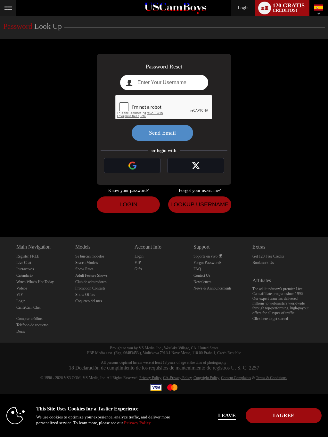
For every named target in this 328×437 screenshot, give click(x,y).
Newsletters (202, 282)
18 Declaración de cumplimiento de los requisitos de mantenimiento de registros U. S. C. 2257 (164, 367)
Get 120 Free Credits (268, 256)
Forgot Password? (207, 262)
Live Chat (23, 262)
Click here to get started (270, 318)
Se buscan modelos (89, 256)
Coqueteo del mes (88, 301)
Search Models (86, 262)
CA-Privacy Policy (177, 378)
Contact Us (201, 275)
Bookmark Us (263, 262)
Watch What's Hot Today (35, 282)
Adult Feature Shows (91, 275)
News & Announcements (212, 288)
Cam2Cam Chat (28, 307)
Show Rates (84, 269)
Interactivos (25, 269)
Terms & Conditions (271, 378)
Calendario (24, 275)
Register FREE (27, 256)
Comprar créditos (29, 318)
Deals (20, 331)
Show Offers (85, 294)
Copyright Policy (206, 378)
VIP (19, 294)
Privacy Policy (150, 378)
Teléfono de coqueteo (32, 325)
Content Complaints (236, 378)
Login (243, 7)
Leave (227, 415)
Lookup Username (199, 204)
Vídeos (21, 288)
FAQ (197, 269)
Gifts (138, 269)
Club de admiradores (91, 282)
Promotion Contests (90, 288)
